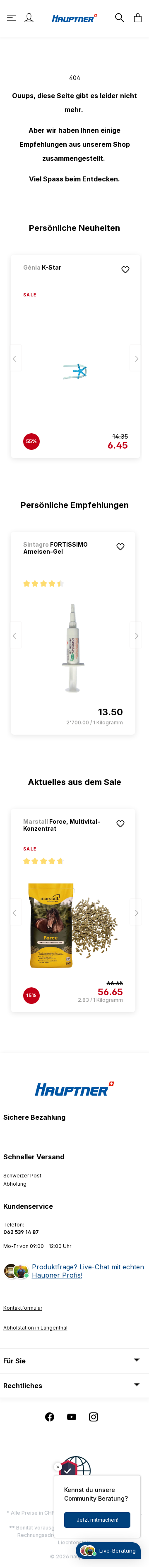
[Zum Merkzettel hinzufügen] (125, 269)
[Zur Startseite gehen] (74, 17)
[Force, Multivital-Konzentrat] (73, 925)
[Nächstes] (136, 358)
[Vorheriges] (16, 358)
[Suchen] (119, 17)
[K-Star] (66, 278)
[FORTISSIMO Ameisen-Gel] (73, 648)
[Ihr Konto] (29, 17)
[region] (74, 352)
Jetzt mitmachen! (97, 1520)
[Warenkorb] (135, 17)
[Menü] (12, 17)
